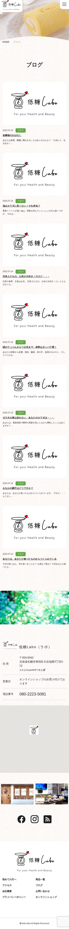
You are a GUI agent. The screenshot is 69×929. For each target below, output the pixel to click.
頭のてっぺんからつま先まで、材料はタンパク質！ (30, 347)
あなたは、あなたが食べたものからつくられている (30, 559)
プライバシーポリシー (14, 897)
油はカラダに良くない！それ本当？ (21, 205)
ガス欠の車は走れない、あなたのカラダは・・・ (28, 417)
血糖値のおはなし (12, 135)
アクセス (7, 885)
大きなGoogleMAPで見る (31, 670)
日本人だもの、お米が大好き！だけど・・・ (26, 276)
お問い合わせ (43, 891)
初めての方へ (9, 879)
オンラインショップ (31, 679)
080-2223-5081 (32, 694)
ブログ (21, 130)
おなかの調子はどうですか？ (18, 488)
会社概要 (7, 891)
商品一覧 (40, 879)
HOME (5, 42)
